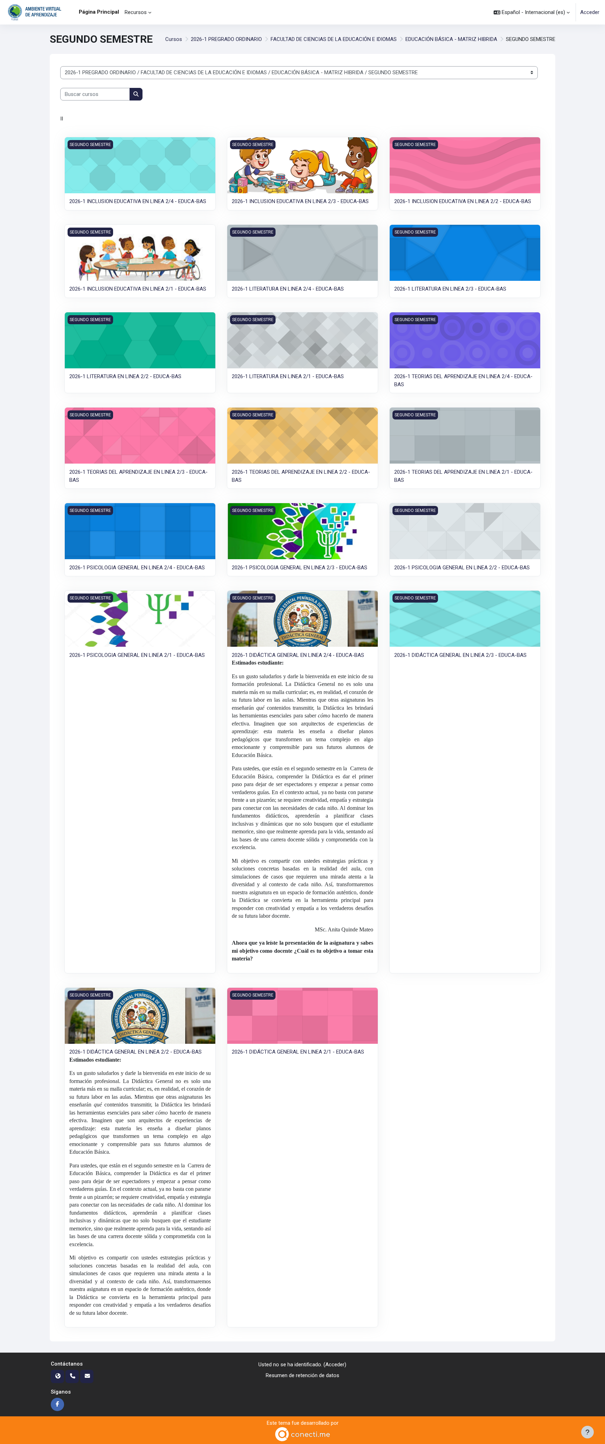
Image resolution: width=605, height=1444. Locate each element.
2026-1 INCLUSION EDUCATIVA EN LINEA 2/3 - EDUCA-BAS (300, 201)
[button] (531, 12)
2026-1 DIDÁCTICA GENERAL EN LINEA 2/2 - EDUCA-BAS (135, 1052)
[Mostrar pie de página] (587, 1432)
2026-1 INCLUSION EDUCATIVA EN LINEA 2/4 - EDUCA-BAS (137, 201)
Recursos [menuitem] (136, 12)
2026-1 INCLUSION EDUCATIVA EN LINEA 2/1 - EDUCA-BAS (137, 289)
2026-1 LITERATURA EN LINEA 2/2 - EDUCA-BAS (125, 376)
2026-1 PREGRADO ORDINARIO (226, 39)
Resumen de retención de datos (302, 1375)
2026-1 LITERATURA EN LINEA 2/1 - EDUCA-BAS (288, 376)
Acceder (589, 12)
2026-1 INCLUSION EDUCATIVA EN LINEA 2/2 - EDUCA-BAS (462, 201)
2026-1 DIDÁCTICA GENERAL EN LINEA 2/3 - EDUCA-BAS (460, 655)
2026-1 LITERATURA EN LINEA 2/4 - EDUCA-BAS (288, 289)
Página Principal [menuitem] (99, 12)
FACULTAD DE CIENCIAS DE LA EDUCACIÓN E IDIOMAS (334, 39)
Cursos (173, 39)
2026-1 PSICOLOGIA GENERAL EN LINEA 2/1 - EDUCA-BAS (137, 655)
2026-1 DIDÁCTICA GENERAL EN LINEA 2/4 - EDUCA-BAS (298, 655)
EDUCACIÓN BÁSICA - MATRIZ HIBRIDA (451, 39)
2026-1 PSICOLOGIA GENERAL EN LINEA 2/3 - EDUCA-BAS (299, 567)
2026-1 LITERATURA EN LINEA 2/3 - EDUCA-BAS (450, 289)
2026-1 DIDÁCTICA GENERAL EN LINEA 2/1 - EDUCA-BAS (298, 1052)
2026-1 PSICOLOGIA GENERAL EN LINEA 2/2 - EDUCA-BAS (462, 567)
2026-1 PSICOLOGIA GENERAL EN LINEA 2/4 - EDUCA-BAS (137, 567)
